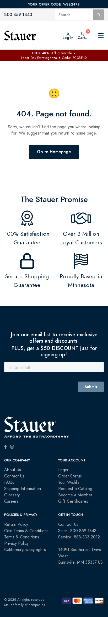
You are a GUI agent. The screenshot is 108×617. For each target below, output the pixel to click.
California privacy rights (25, 550)
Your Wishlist (69, 482)
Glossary (12, 495)
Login (63, 470)
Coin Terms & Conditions (26, 531)
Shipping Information (22, 489)
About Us (12, 470)
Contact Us (14, 476)
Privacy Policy (16, 543)
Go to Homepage (54, 152)
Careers (11, 501)
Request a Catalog (75, 489)
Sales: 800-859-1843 (77, 531)
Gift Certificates (73, 501)
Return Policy (16, 524)
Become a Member (75, 495)
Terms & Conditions (21, 537)
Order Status (70, 476)
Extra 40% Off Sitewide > (53, 53)
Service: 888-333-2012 (79, 537)
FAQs (9, 482)
